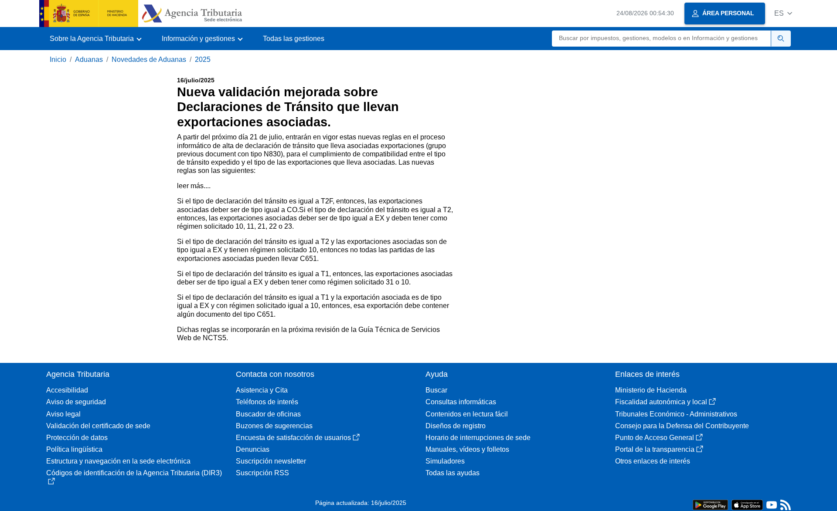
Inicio (58, 59)
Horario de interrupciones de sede (478, 437)
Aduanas (89, 59)
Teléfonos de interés (267, 402)
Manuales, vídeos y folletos (467, 449)
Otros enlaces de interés (652, 461)
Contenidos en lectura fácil (466, 414)
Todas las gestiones (293, 38)
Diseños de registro (455, 426)
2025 (203, 59)
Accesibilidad (67, 390)
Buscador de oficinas (268, 414)
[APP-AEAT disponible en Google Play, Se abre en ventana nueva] (710, 504)
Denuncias (252, 449)
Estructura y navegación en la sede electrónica (118, 461)
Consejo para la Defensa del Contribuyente (682, 426)
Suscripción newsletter (271, 461)
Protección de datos (77, 437)
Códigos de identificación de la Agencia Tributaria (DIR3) (134, 473)
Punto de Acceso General (654, 437)
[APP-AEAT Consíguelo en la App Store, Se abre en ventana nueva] (747, 504)
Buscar (436, 390)
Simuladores (445, 461)
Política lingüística (74, 449)
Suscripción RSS (262, 473)
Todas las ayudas (452, 473)
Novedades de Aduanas (149, 59)
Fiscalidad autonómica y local (661, 402)
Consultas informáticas (460, 402)
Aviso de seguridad (76, 402)
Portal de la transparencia (654, 449)
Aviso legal (63, 414)
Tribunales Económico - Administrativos (676, 414)
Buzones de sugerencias (274, 426)
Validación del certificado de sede (98, 426)
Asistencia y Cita (262, 390)
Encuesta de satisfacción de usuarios (293, 437)
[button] (783, 13)
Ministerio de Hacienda (651, 390)
